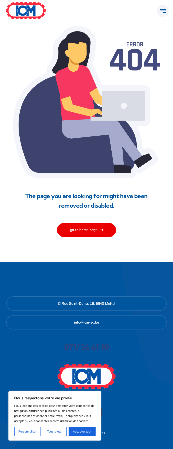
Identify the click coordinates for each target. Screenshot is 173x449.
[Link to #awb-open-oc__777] (163, 11)
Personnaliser (27, 431)
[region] (54, 416)
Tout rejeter (55, 431)
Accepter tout (82, 431)
